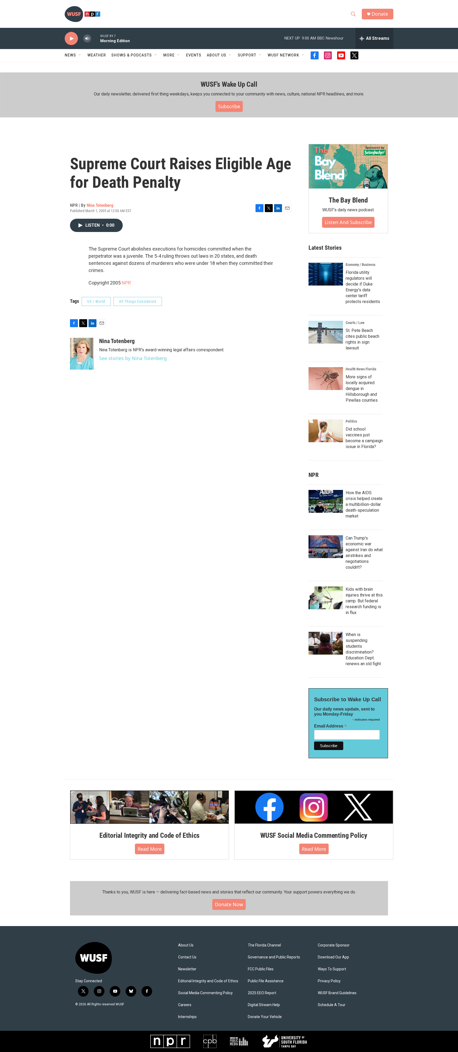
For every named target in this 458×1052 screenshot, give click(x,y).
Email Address (330, 726)
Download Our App (333, 957)
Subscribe (229, 106)
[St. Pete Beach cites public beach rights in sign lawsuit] (326, 332)
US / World (96, 301)
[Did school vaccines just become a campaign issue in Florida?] (326, 430)
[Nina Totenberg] (82, 354)
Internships (187, 1017)
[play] (71, 39)
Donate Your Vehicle (265, 1017)
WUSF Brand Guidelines (337, 993)
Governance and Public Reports (274, 957)
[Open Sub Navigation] (80, 55)
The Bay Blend (348, 200)
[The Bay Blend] (348, 166)
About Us (185, 945)
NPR (126, 283)
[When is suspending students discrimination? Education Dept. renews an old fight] (326, 643)
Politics (351, 421)
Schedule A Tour (331, 1005)
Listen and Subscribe (348, 222)
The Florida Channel (264, 945)
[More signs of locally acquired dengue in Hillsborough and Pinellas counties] (326, 378)
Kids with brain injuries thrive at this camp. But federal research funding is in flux (364, 601)
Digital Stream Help (264, 1005)
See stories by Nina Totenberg (133, 358)
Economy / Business (360, 264)
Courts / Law (355, 323)
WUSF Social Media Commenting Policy (313, 835)
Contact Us (187, 957)
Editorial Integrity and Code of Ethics (149, 835)
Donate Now (229, 904)
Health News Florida (361, 369)
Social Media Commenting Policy (205, 993)
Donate (380, 14)
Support (247, 55)
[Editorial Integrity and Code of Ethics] (149, 807)
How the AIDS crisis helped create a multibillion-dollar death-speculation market (364, 504)
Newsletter (187, 969)
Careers (184, 1005)
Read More (150, 849)
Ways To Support (332, 969)
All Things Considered (137, 301)
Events (193, 55)
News (70, 55)
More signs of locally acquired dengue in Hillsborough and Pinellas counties (362, 388)
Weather (96, 55)
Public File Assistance (266, 981)
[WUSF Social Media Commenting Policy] (314, 807)
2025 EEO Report (262, 993)
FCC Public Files (261, 969)
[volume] (87, 39)
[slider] (95, 38)
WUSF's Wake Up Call (229, 84)
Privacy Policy (329, 981)
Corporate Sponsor (334, 945)
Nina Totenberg (100, 205)
